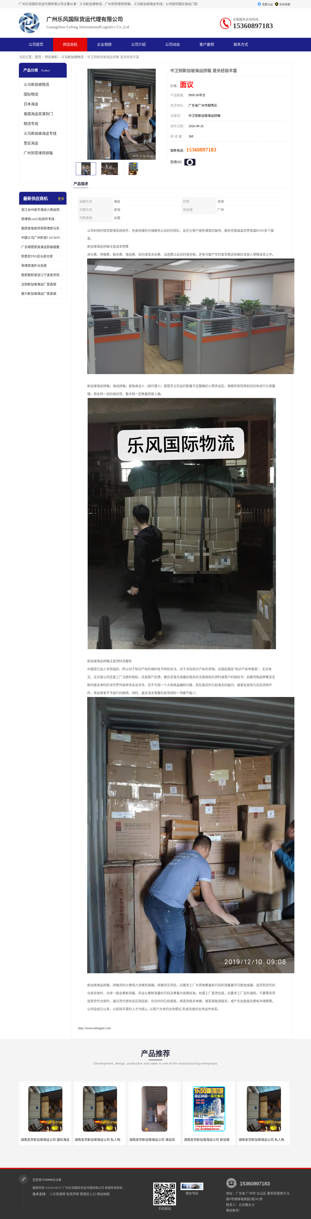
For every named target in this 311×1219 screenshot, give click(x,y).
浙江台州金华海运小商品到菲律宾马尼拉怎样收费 (42, 209)
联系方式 (241, 44)
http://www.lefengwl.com (94, 1028)
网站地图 (103, 1194)
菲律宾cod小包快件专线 (37, 219)
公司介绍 (138, 44)
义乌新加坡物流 (72, 57)
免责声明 (72, 1194)
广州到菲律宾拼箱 (38, 153)
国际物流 (31, 94)
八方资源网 (57, 1194)
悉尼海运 (31, 143)
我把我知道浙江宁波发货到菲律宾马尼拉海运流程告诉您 (42, 275)
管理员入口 (88, 1194)
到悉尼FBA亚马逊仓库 (37, 256)
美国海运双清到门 (38, 114)
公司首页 (36, 44)
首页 (38, 57)
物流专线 (31, 124)
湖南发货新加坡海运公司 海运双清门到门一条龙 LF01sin (59, 1139)
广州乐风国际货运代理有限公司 (83, 1187)
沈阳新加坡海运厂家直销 (38, 284)
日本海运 (31, 104)
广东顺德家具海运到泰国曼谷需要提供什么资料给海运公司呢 (42, 247)
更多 (61, 198)
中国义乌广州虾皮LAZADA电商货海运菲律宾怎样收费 (42, 237)
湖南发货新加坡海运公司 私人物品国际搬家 (160, 1139)
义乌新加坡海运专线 (40, 133)
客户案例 (206, 44)
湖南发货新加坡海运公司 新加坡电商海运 (104, 1139)
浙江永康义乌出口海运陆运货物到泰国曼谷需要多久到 (222, 1139)
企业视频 (104, 44)
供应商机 (70, 44)
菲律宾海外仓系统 (34, 265)
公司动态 (172, 44)
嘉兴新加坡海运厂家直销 (38, 293)
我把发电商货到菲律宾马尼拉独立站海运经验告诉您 (42, 228)
